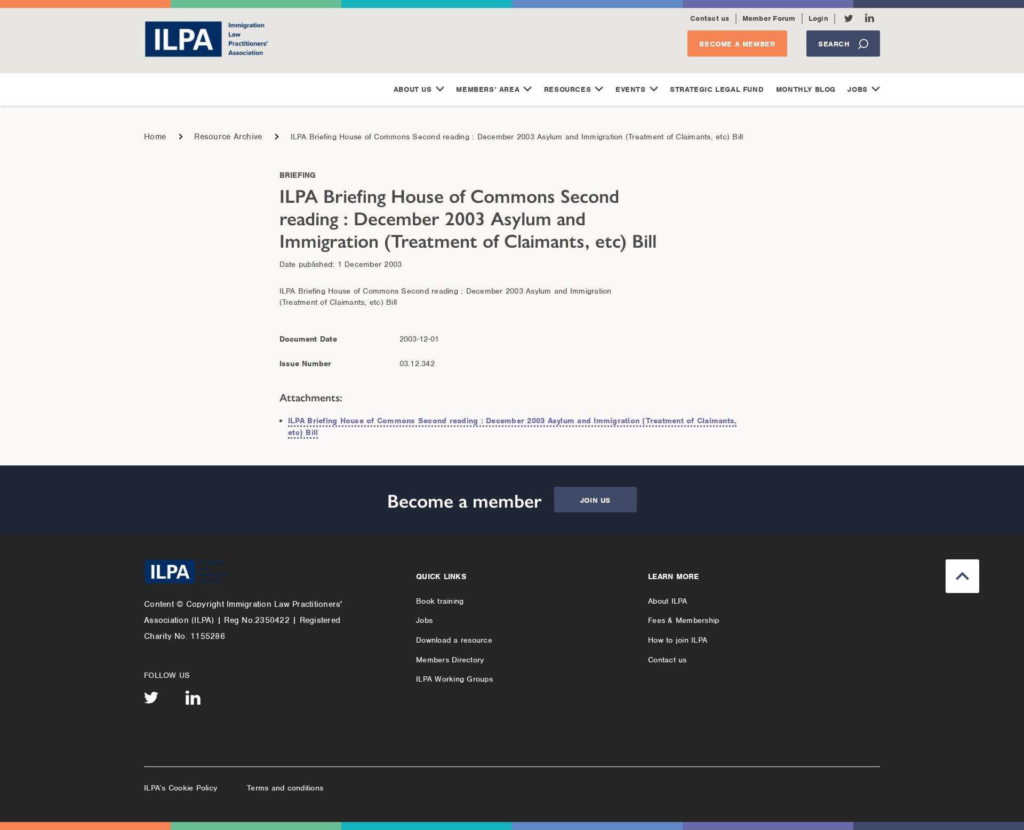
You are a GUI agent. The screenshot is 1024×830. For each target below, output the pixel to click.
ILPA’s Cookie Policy (180, 788)
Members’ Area (487, 89)
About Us (413, 89)
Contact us (710, 18)
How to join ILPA (677, 640)
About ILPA (667, 601)
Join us (595, 500)
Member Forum (769, 18)
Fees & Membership (683, 620)
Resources (567, 89)
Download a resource (454, 640)
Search (834, 44)
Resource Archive (228, 136)
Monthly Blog (806, 89)
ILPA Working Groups (454, 679)
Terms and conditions (285, 788)
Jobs (857, 89)
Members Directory (450, 660)
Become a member (737, 44)
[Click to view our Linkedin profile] (869, 17)
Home (155, 136)
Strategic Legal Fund (717, 89)
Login (818, 18)
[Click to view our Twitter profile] (848, 18)
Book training (439, 601)
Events (630, 89)
